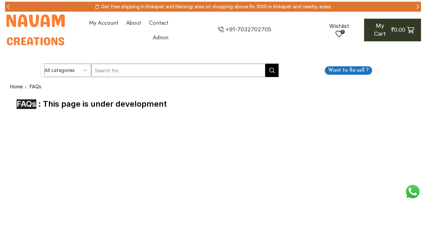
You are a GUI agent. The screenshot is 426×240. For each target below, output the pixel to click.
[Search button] (272, 70)
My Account (103, 23)
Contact (158, 23)
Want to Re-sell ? (348, 70)
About (133, 23)
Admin (160, 37)
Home (16, 86)
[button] (8, 7)
